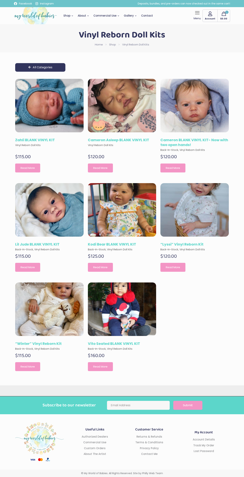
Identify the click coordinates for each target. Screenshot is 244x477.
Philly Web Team (152, 473)
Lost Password (204, 451)
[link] (49, 105)
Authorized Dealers (95, 436)
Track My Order (203, 445)
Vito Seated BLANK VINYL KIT (114, 343)
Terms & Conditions (149, 442)
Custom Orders (95, 448)
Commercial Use (94, 442)
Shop (112, 44)
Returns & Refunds (149, 436)
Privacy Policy (149, 448)
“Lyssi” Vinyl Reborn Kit (181, 244)
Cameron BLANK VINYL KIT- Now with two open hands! (194, 142)
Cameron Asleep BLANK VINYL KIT (118, 139)
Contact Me (149, 454)
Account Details (204, 439)
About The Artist (95, 454)
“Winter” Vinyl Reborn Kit (38, 343)
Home (99, 44)
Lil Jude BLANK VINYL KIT (37, 244)
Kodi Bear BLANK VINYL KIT (112, 244)
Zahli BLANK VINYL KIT (35, 139)
